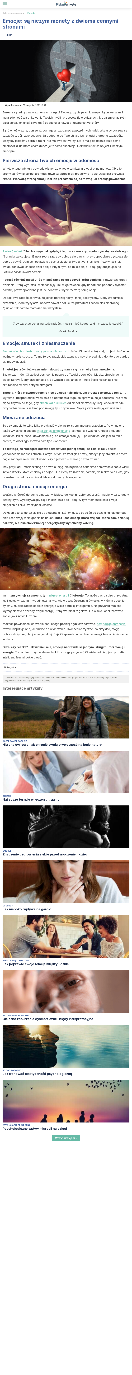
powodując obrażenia (111, 624)
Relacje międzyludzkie (16, 960)
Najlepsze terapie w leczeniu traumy (31, 799)
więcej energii (59, 595)
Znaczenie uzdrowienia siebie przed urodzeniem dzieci (46, 854)
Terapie (7, 796)
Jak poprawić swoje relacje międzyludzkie (36, 964)
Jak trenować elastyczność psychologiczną (37, 1074)
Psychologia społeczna (16, 1125)
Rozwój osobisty (13, 1070)
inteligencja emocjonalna (53, 430)
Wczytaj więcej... (66, 1138)
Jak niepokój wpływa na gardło (27, 909)
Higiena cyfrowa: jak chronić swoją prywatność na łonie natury (52, 745)
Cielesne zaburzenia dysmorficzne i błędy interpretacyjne (48, 1019)
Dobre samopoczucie (13, 13)
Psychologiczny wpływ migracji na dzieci (35, 1129)
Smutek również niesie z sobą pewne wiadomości (36, 351)
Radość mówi (12, 251)
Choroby (8, 906)
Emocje (31, 13)
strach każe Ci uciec (53, 403)
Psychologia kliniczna (16, 1015)
